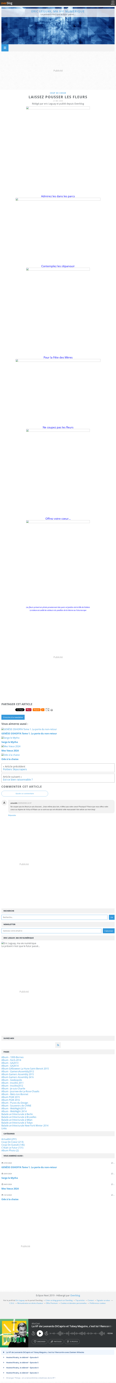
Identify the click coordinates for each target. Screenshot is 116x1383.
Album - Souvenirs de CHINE (16, 1105)
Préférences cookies (98, 1303)
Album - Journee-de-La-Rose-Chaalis (20, 1091)
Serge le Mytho (9, 1178)
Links (4, 1128)
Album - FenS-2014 (11, 1060)
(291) (9, 1139)
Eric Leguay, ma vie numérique (58, 11)
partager (58, 1341)
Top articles (80, 1300)
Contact (91, 1300)
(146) (13, 1144)
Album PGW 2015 (10, 1097)
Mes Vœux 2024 (10, 1188)
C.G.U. (11, 1303)
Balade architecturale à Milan (16, 1119)
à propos (74, 1341)
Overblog (75, 1295)
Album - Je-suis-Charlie (13, 1088)
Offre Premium (52, 1303)
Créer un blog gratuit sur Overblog (59, 1300)
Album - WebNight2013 (13, 1108)
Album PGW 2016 (10, 1099)
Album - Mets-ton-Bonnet (14, 1094)
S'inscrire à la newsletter (13, 717)
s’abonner (41, 1341)
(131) (12, 1147)
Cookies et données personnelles (74, 1303)
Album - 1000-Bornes (12, 1057)
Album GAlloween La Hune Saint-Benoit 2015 (25, 1068)
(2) (10, 1150)
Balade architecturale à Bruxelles (18, 1117)
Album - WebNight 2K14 (14, 1111)
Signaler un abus (103, 1300)
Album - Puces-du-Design (14, 1102)
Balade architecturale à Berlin (17, 1114)
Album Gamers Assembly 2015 (17, 1074)
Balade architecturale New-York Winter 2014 (24, 1125)
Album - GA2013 (9, 1062)
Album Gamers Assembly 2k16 (17, 1077)
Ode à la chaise (9, 1199)
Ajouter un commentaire (25, 794)
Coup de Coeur (58, 93)
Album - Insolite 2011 (12, 1082)
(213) (12, 1141)
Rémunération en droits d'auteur (30, 1303)
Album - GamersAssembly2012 (17, 1071)
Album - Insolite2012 (12, 1085)
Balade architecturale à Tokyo (17, 1122)
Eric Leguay (20, 1300)
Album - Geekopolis (11, 1080)
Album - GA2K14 (10, 1065)
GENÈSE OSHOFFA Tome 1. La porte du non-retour (29, 1167)
